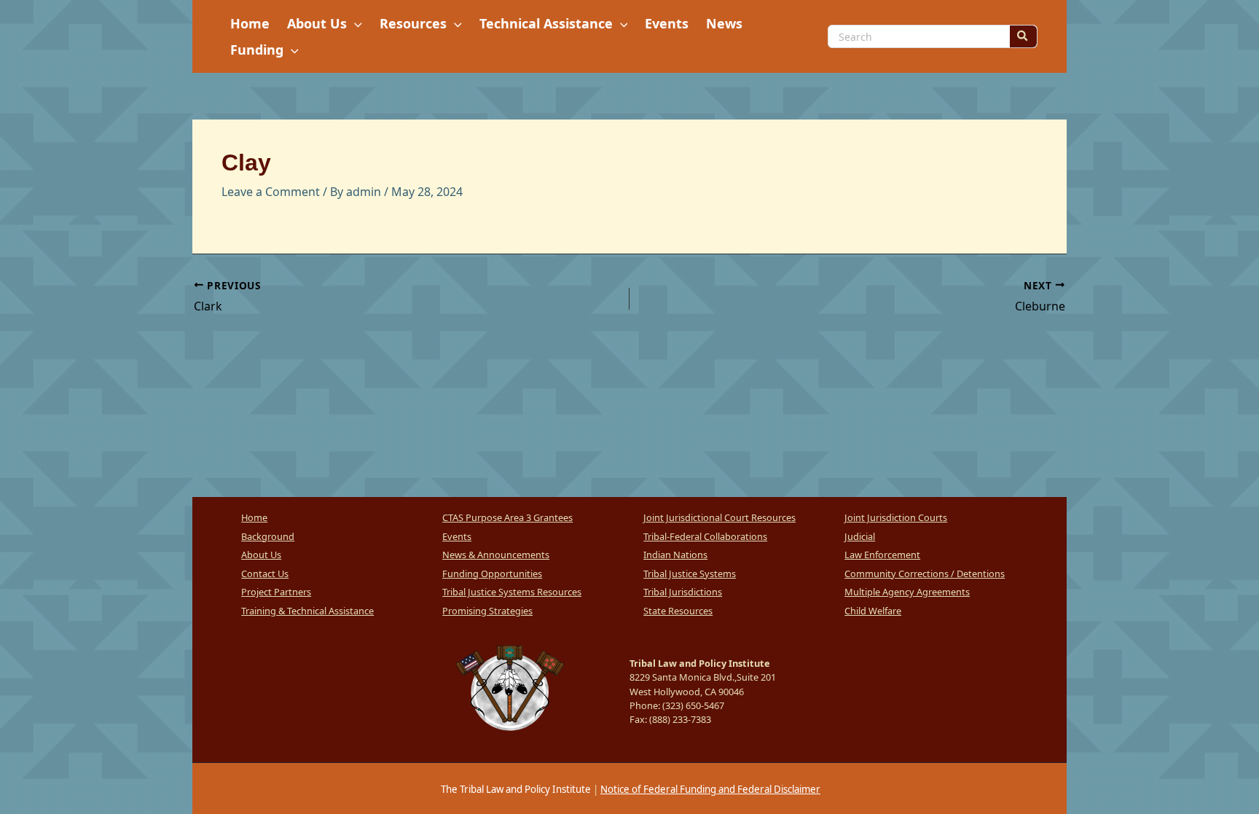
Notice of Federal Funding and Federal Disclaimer (710, 789)
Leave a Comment (270, 192)
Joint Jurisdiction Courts (895, 517)
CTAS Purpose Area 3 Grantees (507, 517)
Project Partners (276, 591)
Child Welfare (872, 610)
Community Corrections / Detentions (924, 573)
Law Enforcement (882, 554)
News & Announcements (495, 554)
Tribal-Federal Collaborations (705, 536)
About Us (261, 554)
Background (267, 536)
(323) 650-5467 (693, 705)
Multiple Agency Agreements (907, 591)
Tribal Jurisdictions (682, 591)
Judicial (859, 536)
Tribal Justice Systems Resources (511, 591)
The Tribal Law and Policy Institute (515, 789)
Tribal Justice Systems (689, 573)
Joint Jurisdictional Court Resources (719, 517)
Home (254, 517)
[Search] (1023, 36)
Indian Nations (675, 554)
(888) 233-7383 (680, 719)
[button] (354, 23)
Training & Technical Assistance (307, 610)
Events (456, 536)
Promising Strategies (487, 610)
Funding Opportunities (492, 573)
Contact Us (265, 573)
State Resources (678, 610)
